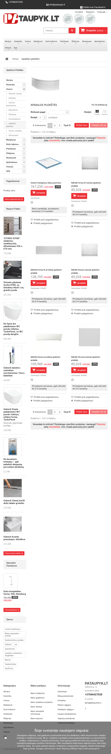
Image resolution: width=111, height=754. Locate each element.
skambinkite (54, 140)
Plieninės (12, 114)
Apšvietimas (99, 41)
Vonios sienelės (15, 131)
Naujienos (90, 12)
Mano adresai (36, 707)
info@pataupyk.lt (57, 4)
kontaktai (79, 12)
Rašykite (101, 138)
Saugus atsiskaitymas (67, 714)
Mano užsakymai (38, 693)
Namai (8, 660)
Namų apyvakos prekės (12, 634)
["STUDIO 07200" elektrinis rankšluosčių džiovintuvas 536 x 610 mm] (12, 226)
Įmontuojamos (14, 119)
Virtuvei (8, 48)
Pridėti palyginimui (43, 223)
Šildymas (75, 41)
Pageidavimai (13, 181)
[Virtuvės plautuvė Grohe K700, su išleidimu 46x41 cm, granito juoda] (12, 270)
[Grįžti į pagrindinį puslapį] (6, 59)
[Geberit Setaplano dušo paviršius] (49, 163)
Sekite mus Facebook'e (94, 7)
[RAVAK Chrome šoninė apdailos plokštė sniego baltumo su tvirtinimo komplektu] (89, 337)
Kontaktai (62, 700)
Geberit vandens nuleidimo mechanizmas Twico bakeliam (14, 372)
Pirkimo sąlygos (64, 705)
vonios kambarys (12, 629)
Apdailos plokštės (11, 124)
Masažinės (13, 110)
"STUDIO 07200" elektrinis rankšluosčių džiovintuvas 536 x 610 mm (12, 243)
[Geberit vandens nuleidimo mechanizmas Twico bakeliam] (12, 355)
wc (16, 644)
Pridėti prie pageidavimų (45, 219)
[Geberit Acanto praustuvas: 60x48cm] (12, 524)
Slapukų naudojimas (66, 718)
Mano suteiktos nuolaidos (41, 702)
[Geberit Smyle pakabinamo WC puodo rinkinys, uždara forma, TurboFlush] (12, 396)
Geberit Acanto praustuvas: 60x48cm (14, 538)
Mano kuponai (37, 718)
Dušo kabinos (51, 41)
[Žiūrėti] (32, 202)
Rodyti (34, 117)
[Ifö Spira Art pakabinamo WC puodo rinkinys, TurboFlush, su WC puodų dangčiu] (12, 311)
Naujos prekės (13, 209)
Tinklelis (97, 114)
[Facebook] (85, 708)
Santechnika (10, 664)
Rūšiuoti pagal (38, 112)
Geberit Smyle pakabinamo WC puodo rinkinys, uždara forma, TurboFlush (11, 414)
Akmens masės (15, 94)
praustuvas (10, 649)
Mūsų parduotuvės (65, 696)
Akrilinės (12, 98)
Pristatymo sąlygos (66, 709)
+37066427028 (15, 2)
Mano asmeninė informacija (37, 712)
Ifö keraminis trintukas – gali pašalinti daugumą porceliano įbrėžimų (13, 463)
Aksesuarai (86, 41)
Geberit (8, 644)
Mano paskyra (38, 685)
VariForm (9, 668)
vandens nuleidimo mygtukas (13, 654)
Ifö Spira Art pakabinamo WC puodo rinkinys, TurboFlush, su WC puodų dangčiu (13, 329)
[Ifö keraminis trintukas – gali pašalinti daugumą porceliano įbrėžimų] (12, 446)
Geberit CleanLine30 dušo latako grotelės (14, 502)
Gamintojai (62, 691)
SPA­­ (8, 171)
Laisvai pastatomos (11, 104)
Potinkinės (64, 41)
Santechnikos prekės (14, 640)
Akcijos (8, 41)
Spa (15, 48)
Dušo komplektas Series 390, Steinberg (14, 592)
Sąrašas (105, 114)
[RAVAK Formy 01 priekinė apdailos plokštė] (49, 250)
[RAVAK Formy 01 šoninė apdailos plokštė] (89, 163)
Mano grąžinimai (37, 698)
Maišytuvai (38, 41)
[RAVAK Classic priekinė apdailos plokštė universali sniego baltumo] (49, 337)
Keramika (18, 41)
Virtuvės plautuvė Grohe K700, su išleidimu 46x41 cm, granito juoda (13, 286)
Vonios (28, 41)
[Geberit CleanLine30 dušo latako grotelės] (12, 488)
